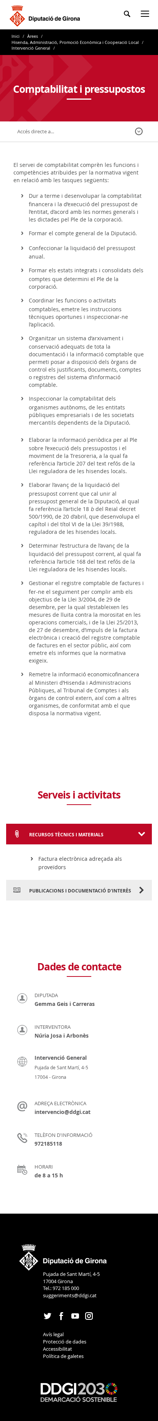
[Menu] (146, 15)
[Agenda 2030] (79, 1392)
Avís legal (53, 1334)
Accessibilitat (57, 1348)
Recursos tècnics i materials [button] (66, 834)
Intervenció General (31, 48)
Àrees (32, 36)
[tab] (79, 834)
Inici (16, 36)
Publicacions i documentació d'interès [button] (79, 891)
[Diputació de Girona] (46, 14)
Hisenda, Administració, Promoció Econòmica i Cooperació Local (75, 42)
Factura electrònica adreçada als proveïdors (80, 863)
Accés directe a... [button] (35, 131)
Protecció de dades (64, 1341)
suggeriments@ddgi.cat (70, 1295)
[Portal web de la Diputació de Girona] (63, 1254)
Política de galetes (63, 1356)
